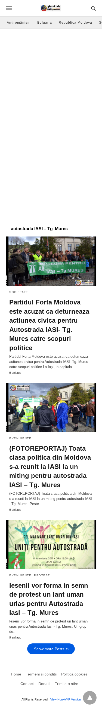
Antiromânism (18, 22)
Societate (18, 292)
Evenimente (20, 438)
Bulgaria (44, 22)
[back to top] (90, 698)
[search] (93, 8)
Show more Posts (49, 649)
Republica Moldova (75, 22)
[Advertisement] (51, 82)
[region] (51, 177)
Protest (42, 575)
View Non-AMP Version (65, 699)
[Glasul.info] (51, 8)
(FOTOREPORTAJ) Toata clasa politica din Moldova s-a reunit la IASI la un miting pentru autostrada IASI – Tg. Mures (50, 466)
